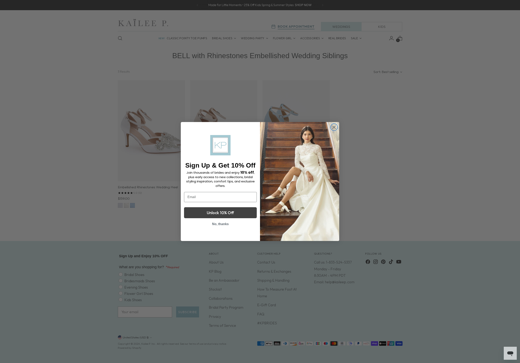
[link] (220, 145)
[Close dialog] (334, 127)
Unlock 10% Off (220, 212)
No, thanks (220, 224)
